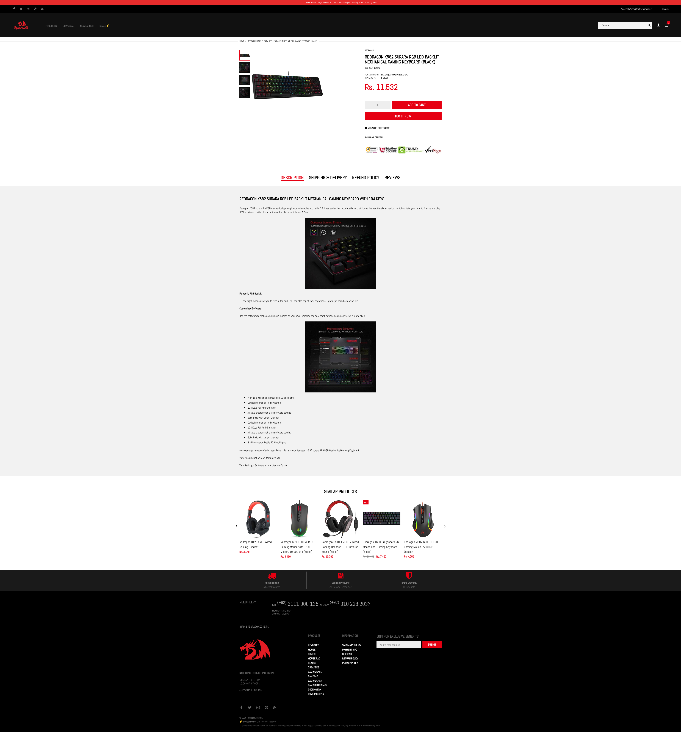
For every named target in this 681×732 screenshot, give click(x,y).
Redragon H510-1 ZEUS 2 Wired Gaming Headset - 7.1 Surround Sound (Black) (340, 546)
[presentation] (236, 526)
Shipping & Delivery (374, 137)
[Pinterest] (35, 9)
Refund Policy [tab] (365, 178)
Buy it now (403, 116)
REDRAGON (369, 50)
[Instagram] (28, 9)
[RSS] (42, 9)
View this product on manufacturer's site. (260, 458)
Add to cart (417, 105)
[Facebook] (13, 9)
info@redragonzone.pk (641, 8)
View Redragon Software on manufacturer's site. (263, 465)
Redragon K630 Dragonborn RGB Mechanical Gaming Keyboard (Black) (381, 546)
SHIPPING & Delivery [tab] (328, 178)
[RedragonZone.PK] (21, 25)
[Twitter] (21, 9)
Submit (432, 644)
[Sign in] (658, 25)
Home (241, 41)
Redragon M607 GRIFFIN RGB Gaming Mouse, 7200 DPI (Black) (421, 546)
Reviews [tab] (392, 178)
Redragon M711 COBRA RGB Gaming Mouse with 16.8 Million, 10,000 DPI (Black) (297, 546)
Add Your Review (372, 68)
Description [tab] (292, 178)
